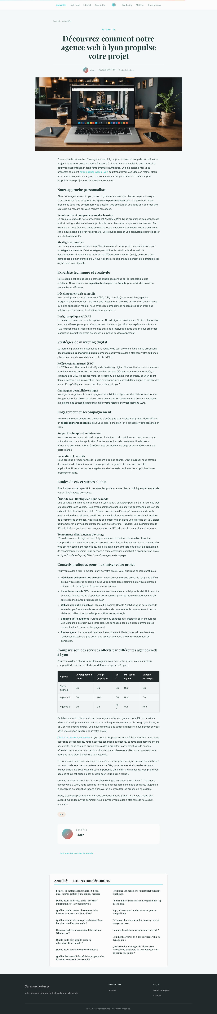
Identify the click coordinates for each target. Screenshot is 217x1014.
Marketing (127, 5)
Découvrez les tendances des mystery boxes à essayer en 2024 (136, 922)
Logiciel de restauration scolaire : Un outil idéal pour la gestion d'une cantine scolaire (78, 892)
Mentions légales (161, 990)
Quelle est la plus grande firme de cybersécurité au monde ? (73, 941)
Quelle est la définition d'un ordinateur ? (77, 949)
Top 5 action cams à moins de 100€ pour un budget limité (135, 912)
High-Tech (75, 5)
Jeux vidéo (99, 5)
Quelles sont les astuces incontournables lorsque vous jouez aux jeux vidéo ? (77, 912)
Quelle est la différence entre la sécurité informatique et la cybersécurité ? (77, 902)
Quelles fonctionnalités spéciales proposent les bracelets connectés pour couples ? (80, 958)
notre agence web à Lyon (94, 171)
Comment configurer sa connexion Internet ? (136, 929)
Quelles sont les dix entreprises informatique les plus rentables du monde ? (79, 922)
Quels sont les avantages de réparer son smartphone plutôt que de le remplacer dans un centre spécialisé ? (136, 949)
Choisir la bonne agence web (73, 737)
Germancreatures (37, 986)
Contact (157, 995)
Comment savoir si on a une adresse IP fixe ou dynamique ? (136, 938)
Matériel (140, 5)
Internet (87, 5)
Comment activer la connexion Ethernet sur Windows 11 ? (78, 931)
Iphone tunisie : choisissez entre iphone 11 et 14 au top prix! (137, 902)
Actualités (61, 5)
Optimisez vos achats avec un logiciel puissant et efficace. (136, 892)
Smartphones (154, 5)
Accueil (56, 21)
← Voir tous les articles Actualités (75, 853)
